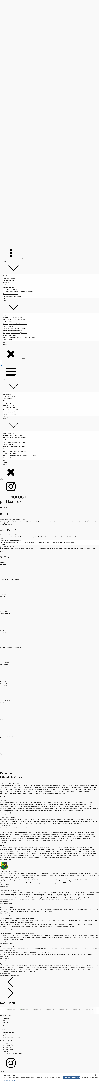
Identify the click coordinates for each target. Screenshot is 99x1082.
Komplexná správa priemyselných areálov (15, 333)
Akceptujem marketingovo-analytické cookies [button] (72, 1077)
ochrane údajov (15, 1080)
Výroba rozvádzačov (8, 326)
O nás (4, 261)
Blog (4, 342)
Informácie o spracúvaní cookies (12, 296)
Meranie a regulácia (8, 315)
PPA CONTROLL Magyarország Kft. (13, 1053)
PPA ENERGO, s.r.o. (8, 1044)
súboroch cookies (7, 1080)
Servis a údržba (7, 339)
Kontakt (5, 346)
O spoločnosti (7, 276)
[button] (49, 981)
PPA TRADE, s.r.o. (8, 1049)
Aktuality (5, 299)
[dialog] (49, 1077)
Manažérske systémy (9, 287)
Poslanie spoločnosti (9, 278)
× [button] (97, 1074)
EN (1, 365)
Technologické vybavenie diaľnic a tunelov (15, 324)
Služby (5, 300)
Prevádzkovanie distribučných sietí (13, 330)
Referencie (6, 282)
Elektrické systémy (8, 321)
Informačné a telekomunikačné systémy (14, 328)
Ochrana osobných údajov (10, 294)
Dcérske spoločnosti (9, 280)
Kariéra (5, 344)
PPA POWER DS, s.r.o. (9, 1047)
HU (3, 365)
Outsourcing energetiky (9, 335)
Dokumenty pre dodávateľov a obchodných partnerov (18, 291)
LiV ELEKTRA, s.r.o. (8, 1051)
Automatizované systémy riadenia (12, 317)
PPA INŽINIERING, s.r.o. (9, 1046)
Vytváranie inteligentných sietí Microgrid (14, 319)
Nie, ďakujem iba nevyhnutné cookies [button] (88, 1077)
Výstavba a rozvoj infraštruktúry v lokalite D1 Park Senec (19, 337)
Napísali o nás (7, 285)
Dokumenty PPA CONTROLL (11, 289)
